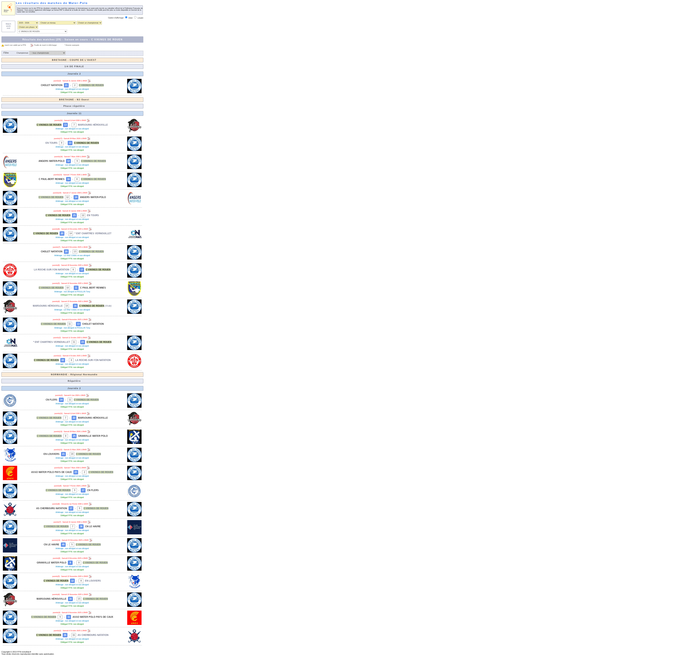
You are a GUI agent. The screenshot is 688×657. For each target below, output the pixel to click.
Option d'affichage (116, 18)
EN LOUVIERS (51, 454)
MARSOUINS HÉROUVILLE (93, 124)
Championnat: (22, 53)
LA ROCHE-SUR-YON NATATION (51, 269)
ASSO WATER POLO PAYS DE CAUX (51, 472)
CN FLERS (51, 399)
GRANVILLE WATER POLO (93, 436)
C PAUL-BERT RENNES (51, 179)
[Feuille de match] (89, 81)
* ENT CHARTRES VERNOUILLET (93, 233)
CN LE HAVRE (93, 526)
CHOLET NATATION (51, 85)
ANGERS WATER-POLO (51, 161)
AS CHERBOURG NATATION (51, 508)
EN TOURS (52, 143)
